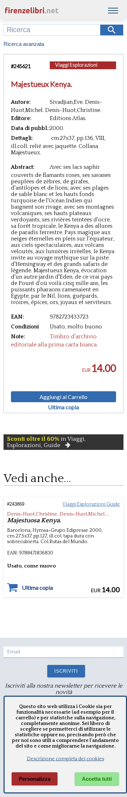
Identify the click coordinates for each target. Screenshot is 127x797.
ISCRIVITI (66, 671)
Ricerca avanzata (24, 44)
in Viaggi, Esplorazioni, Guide (46, 442)
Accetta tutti (97, 779)
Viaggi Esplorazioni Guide (76, 68)
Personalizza (34, 779)
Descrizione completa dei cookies (65, 759)
